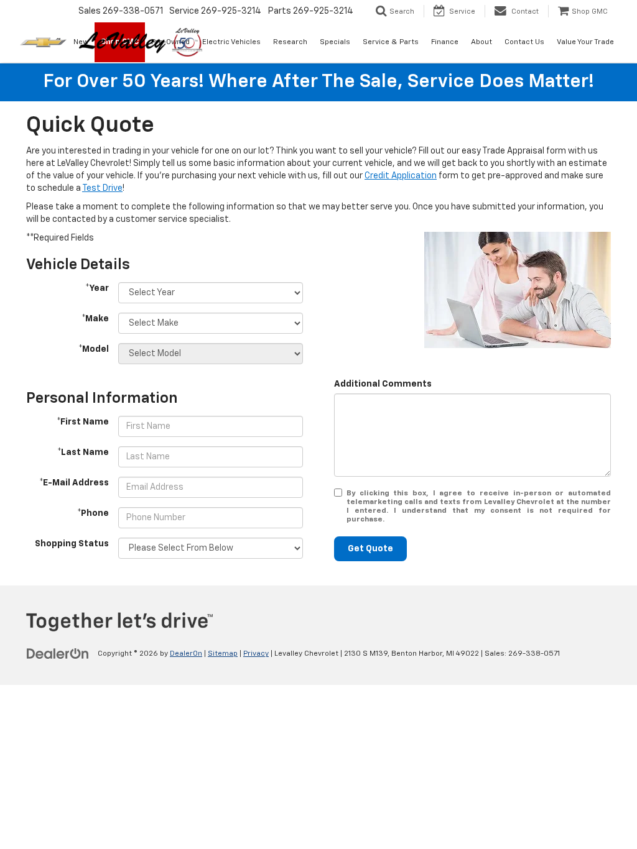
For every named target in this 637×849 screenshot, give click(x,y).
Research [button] (290, 42)
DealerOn (186, 654)
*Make (95, 318)
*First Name (83, 422)
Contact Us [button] (524, 42)
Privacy (256, 654)
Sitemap (223, 654)
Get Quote (370, 548)
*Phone (93, 513)
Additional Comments (383, 384)
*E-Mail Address (74, 483)
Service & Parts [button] (391, 42)
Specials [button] (335, 42)
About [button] (481, 42)
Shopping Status (72, 543)
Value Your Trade (585, 42)
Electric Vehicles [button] (231, 42)
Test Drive (102, 188)
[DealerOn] (58, 653)
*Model (93, 349)
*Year (97, 288)
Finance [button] (444, 42)
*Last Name (83, 452)
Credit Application (401, 176)
